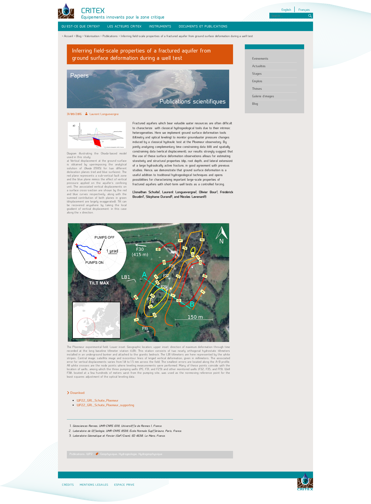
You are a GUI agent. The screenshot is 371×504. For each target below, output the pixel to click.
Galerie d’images (263, 96)
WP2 (89, 454)
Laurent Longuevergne (104, 114)
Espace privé (124, 485)
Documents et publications (203, 26)
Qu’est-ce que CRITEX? (81, 26)
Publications (110, 36)
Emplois (257, 81)
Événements (260, 58)
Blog (78, 36)
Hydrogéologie (128, 454)
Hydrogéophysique (151, 454)
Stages (257, 73)
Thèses (257, 88)
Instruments (160, 26)
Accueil (68, 36)
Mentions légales (94, 485)
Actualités (258, 66)
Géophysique (108, 454)
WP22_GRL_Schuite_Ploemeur (97, 400)
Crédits (68, 485)
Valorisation (92, 36)
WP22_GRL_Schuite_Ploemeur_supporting (105, 405)
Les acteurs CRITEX (124, 26)
